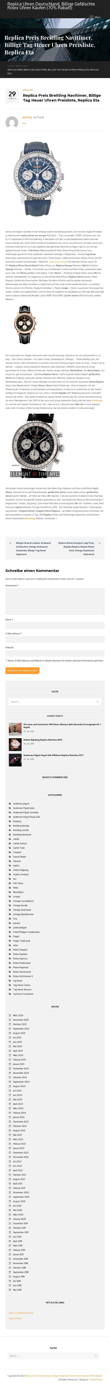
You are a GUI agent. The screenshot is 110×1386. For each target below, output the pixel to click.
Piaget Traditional (21, 940)
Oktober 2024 (20, 1077)
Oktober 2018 (19, 1267)
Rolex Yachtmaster (22, 971)
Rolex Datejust (20, 949)
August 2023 (19, 1130)
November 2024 (21, 1073)
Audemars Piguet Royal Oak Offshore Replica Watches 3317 (53, 755)
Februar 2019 (19, 1250)
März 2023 (18, 1139)
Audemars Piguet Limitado (25, 812)
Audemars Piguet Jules (24, 808)
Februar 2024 (19, 1112)
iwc (14, 879)
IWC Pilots (18, 883)
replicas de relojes (58, 261)
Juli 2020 (17, 1205)
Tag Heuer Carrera (21, 985)
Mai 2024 (17, 1099)
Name (9, 619)
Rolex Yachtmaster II (23, 976)
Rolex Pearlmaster (22, 963)
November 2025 (21, 1019)
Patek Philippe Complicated (26, 932)
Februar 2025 (19, 1059)
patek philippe (20, 927)
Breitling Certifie (21, 830)
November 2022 (21, 1157)
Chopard (17, 852)
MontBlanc (18, 892)
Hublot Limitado (21, 874)
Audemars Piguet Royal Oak (26, 817)
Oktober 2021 (19, 1174)
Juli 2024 (17, 1090)
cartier (16, 839)
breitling (28, 90)
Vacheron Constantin (23, 994)
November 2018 (20, 1263)
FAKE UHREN (15, 1318)
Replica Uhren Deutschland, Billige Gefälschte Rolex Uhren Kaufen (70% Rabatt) (51, 5)
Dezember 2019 (20, 1223)
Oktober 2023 (19, 1126)
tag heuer (17, 980)
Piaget (16, 936)
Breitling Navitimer (22, 834)
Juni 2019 (17, 1236)
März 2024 (18, 1108)
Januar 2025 (18, 1064)
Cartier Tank (19, 848)
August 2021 (19, 1179)
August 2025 (19, 1033)
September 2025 (21, 1028)
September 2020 (21, 1197)
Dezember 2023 (20, 1121)
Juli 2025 (17, 1037)
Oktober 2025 (20, 1024)
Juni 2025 (17, 1042)
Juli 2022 (17, 1161)
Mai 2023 (17, 1135)
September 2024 (21, 1081)
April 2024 (18, 1104)
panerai (16, 923)
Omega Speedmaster (23, 914)
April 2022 (18, 1170)
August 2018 (19, 1276)
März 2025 (18, 1055)
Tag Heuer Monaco (22, 989)
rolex (15, 945)
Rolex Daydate (20, 954)
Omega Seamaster (22, 909)
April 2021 (17, 1183)
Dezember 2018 (20, 1259)
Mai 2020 (17, 1210)
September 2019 (21, 1232)
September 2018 (21, 1272)
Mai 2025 (17, 1046)
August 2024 (19, 1086)
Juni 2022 (17, 1166)
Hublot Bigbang (20, 870)
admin (26, 117)
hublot (16, 865)
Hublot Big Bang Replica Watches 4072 (42, 739)
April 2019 (17, 1241)
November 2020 (21, 1192)
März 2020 (18, 1214)
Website (10, 647)
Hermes (17, 861)
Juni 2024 (17, 1095)
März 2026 (18, 1015)
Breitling (30, 518)
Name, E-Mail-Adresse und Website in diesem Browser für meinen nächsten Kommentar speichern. (56, 661)
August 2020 (19, 1201)
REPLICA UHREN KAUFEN (21, 1313)
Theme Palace (95, 1379)
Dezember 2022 (21, 1152)
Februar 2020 (19, 1219)
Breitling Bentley (21, 825)
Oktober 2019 (19, 1228)
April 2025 (18, 1050)
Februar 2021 (19, 1188)
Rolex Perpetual (20, 967)
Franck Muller (19, 856)
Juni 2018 (17, 1285)
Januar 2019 (18, 1254)
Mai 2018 (17, 1289)
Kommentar (12, 585)
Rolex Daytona (20, 958)
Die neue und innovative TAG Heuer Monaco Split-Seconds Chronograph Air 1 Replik (62, 726)
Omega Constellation (23, 901)
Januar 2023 (18, 1148)
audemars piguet (21, 803)
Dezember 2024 (21, 1068)
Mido (15, 887)
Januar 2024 (18, 1117)
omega (16, 896)
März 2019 (18, 1245)
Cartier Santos (20, 843)
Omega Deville (20, 905)
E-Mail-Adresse (14, 633)
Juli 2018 (17, 1281)
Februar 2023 (19, 1143)
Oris (15, 918)
